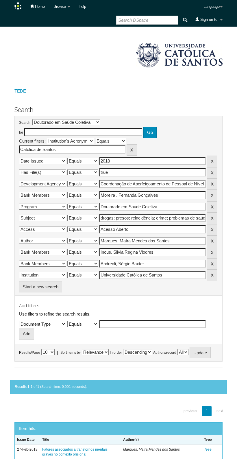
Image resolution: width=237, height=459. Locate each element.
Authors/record (164, 353)
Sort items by (70, 353)
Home (39, 6)
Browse (60, 6)
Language (211, 6)
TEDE (20, 91)
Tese (208, 449)
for (21, 132)
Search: (25, 123)
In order (116, 353)
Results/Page (29, 353)
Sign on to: (209, 19)
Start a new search (40, 286)
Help (82, 6)
